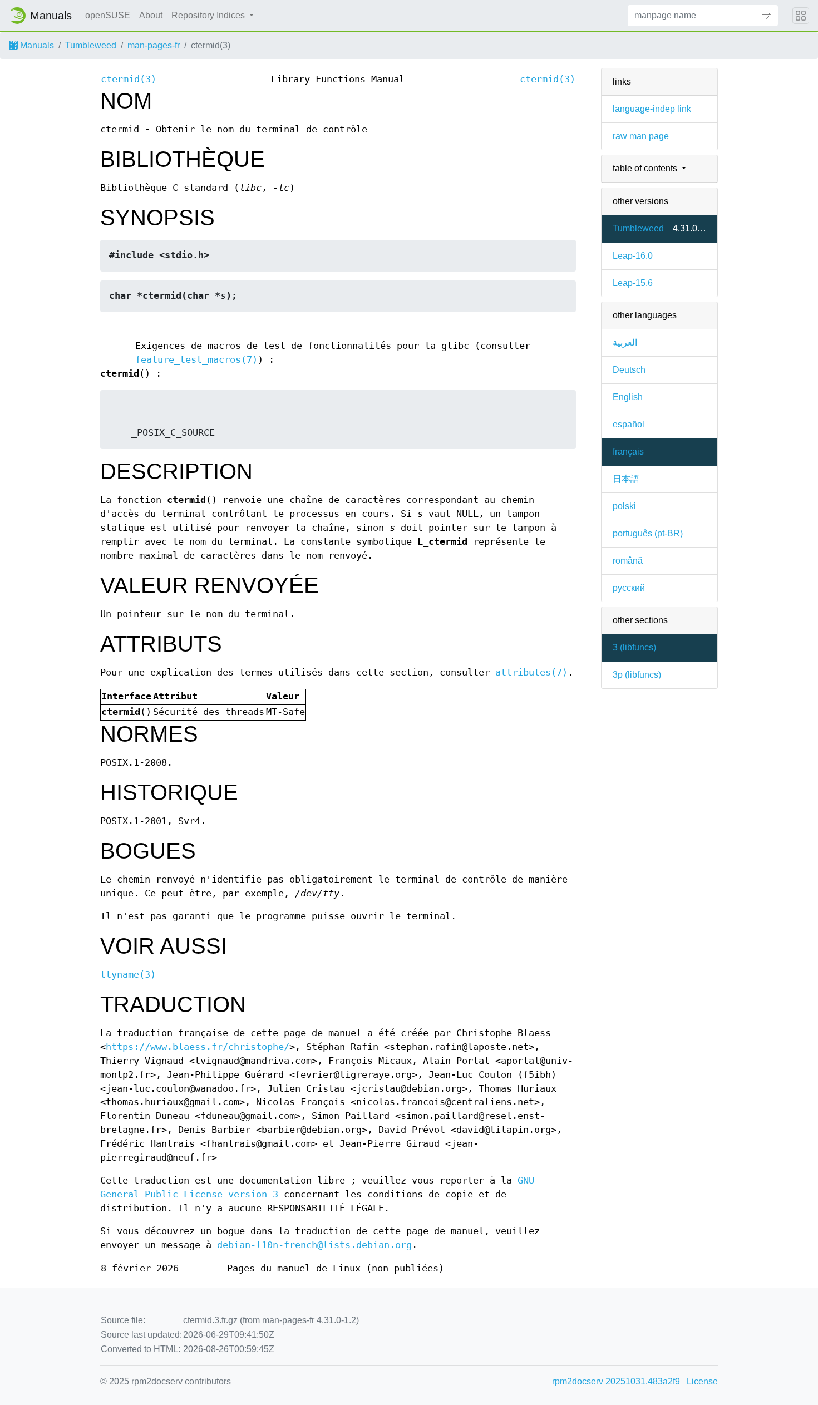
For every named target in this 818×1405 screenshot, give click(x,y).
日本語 (626, 479)
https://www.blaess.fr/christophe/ (197, 1047)
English (628, 397)
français (628, 451)
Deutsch (629, 369)
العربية (625, 342)
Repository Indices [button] (209, 15)
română (628, 560)
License (702, 1381)
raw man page (641, 136)
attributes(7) (531, 672)
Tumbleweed (90, 45)
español (628, 424)
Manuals (36, 45)
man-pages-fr (153, 45)
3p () (637, 674)
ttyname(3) (128, 974)
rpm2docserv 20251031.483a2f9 (616, 1381)
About (150, 15)
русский (629, 588)
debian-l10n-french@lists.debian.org (314, 1245)
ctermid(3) (128, 79)
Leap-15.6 (633, 283)
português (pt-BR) (648, 533)
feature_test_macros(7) (196, 359)
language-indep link (652, 109)
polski (624, 506)
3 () (634, 647)
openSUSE (107, 15)
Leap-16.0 (633, 255)
